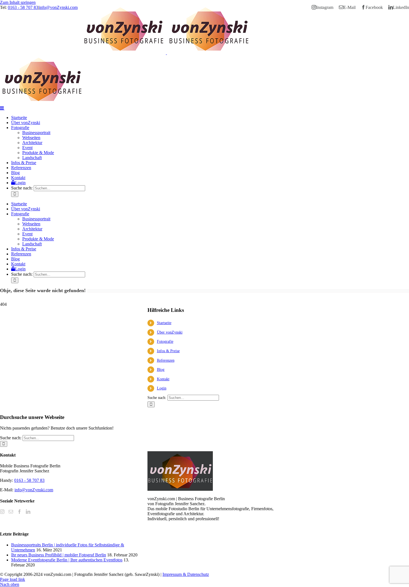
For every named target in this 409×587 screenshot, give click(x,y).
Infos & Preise (168, 351)
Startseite (164, 323)
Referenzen (165, 360)
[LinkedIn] (28, 511)
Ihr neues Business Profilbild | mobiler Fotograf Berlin (58, 555)
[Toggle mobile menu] (2, 108)
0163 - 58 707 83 (23, 7)
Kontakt (163, 379)
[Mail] (11, 511)
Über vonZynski (170, 332)
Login (161, 388)
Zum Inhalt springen (18, 2)
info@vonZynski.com (58, 7)
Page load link (12, 579)
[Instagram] (2, 511)
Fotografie (165, 341)
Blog (160, 370)
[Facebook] (19, 511)
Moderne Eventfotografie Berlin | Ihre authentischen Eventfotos (66, 560)
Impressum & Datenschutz (185, 574)
